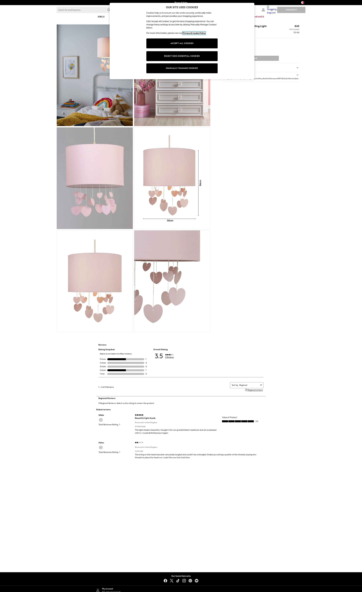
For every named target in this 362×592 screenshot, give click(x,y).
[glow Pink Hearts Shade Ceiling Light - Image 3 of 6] (95, 178)
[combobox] (249, 385)
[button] (260, 75)
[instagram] (184, 581)
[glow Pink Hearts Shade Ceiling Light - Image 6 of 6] (172, 281)
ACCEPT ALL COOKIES (182, 43)
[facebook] (165, 581)
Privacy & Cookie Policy (194, 33)
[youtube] (196, 581)
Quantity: (226, 43)
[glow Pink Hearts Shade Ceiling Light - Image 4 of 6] (172, 178)
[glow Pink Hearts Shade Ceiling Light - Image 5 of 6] (95, 281)
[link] (263, 10)
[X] (172, 581)
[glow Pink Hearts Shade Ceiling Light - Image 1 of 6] (95, 75)
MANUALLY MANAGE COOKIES (182, 68)
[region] (182, 41)
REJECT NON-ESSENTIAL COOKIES (182, 56)
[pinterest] (190, 581)
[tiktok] (178, 581)
